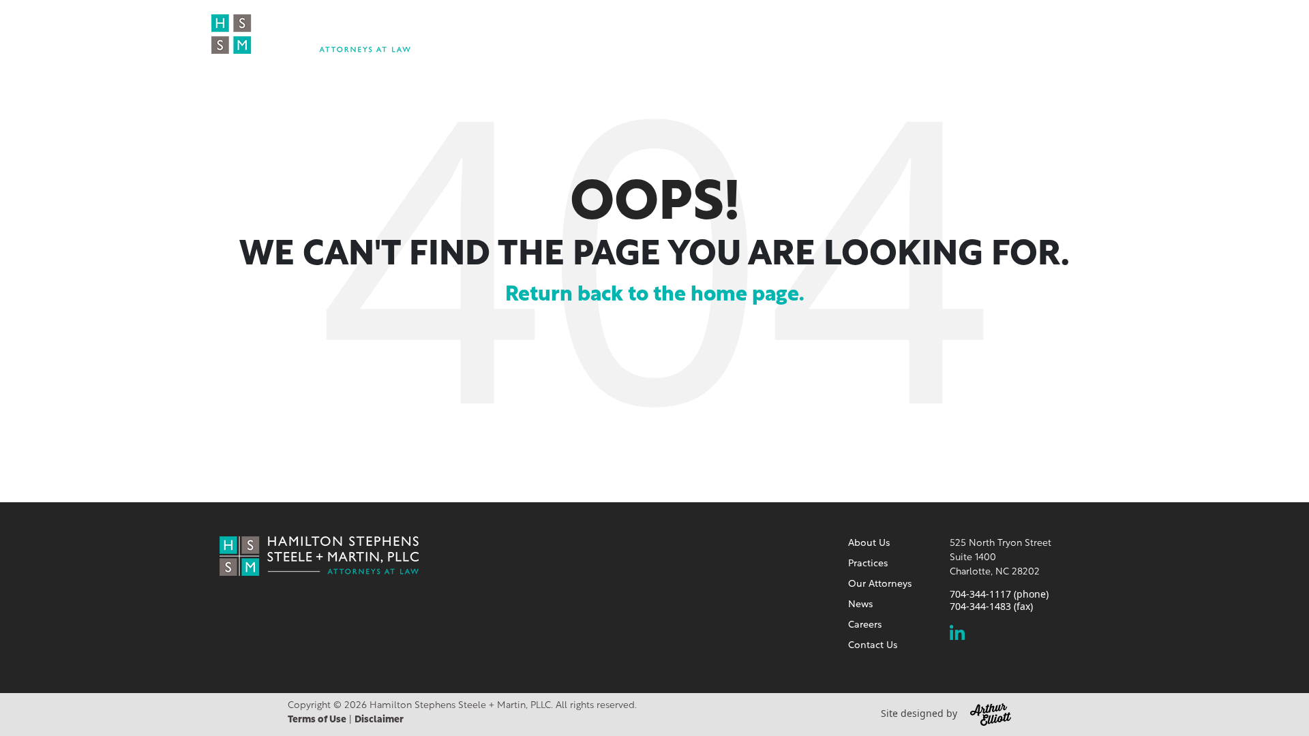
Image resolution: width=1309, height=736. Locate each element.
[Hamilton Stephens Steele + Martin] (311, 32)
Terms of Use (317, 720)
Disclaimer (379, 720)
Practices (778, 33)
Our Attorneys (866, 33)
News (941, 33)
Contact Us (1068, 33)
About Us (707, 33)
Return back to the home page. (654, 295)
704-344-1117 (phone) (999, 594)
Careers (996, 33)
